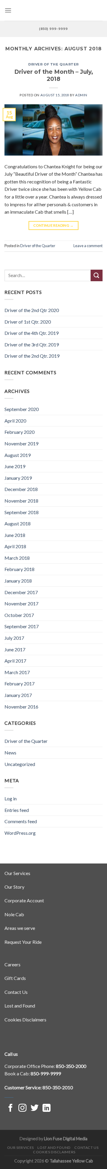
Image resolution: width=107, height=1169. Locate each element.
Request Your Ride (23, 942)
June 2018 (14, 535)
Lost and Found (19, 1005)
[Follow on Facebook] (11, 1108)
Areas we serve (19, 928)
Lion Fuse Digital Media (65, 1138)
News (10, 752)
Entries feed (16, 810)
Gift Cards (15, 978)
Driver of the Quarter (53, 64)
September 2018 (21, 512)
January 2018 (18, 580)
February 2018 (19, 569)
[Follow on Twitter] (35, 1108)
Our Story (14, 887)
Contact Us (16, 992)
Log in (10, 798)
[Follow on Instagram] (22, 1108)
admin (81, 95)
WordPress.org (20, 833)
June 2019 (14, 466)
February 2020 (19, 432)
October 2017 (19, 615)
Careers (12, 964)
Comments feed (20, 821)
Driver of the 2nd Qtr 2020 (31, 310)
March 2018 (17, 558)
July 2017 (14, 638)
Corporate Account (24, 900)
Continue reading (53, 225)
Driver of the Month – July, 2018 (53, 75)
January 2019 (18, 478)
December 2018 (21, 489)
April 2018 (15, 546)
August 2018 (17, 523)
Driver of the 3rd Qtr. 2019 (31, 344)
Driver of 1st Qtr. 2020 (27, 321)
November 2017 (21, 603)
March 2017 (17, 672)
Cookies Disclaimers (25, 1019)
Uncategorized (19, 764)
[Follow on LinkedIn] (47, 1108)
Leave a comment (88, 245)
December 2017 (21, 592)
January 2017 (18, 695)
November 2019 (21, 443)
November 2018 (21, 500)
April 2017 (15, 660)
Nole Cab (14, 914)
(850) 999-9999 (53, 29)
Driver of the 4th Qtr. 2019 (31, 333)
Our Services (17, 873)
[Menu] (8, 10)
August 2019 (17, 455)
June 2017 (14, 649)
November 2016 (21, 706)
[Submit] (97, 275)
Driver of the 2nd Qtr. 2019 (31, 356)
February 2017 (19, 683)
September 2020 (21, 409)
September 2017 (21, 626)
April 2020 (15, 420)
